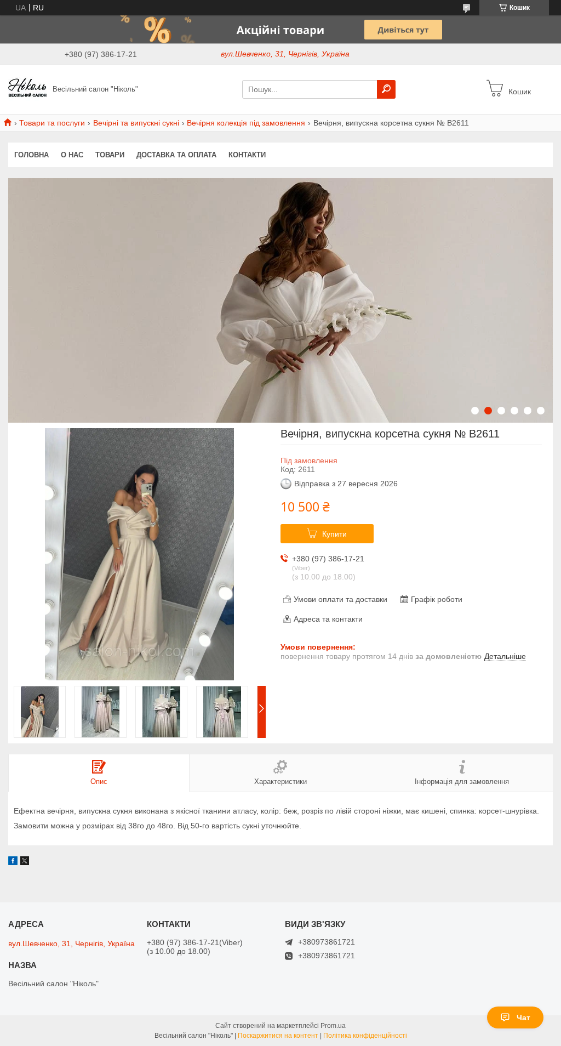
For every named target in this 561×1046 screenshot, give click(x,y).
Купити (334, 534)
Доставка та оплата (176, 155)
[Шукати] (386, 89)
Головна (31, 155)
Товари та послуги (52, 122)
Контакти (247, 155)
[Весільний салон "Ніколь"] (27, 88)
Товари (109, 155)
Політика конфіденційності (365, 1035)
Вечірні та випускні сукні (136, 122)
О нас (72, 155)
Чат (523, 1017)
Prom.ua (333, 1026)
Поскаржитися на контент (278, 1035)
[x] (24, 862)
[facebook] (13, 862)
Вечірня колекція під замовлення (246, 122)
